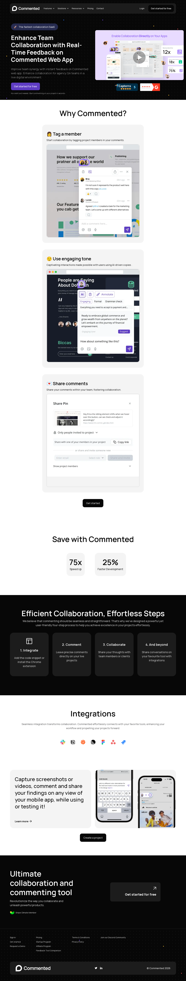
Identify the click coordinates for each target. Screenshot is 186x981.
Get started (93, 503)
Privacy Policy (78, 941)
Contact (100, 8)
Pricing (90, 8)
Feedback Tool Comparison (48, 950)
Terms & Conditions (81, 937)
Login (142, 8)
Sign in (13, 937)
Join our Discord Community (113, 937)
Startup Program (43, 941)
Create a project (93, 837)
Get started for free (161, 8)
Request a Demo (17, 946)
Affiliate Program (43, 946)
